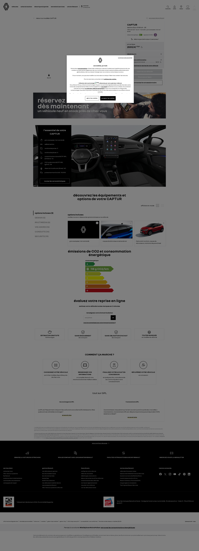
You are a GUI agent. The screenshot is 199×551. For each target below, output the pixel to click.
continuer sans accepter (125, 57)
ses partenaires (82, 68)
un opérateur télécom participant (94, 88)
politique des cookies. (110, 79)
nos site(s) (104, 86)
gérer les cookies (92, 98)
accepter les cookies (108, 98)
